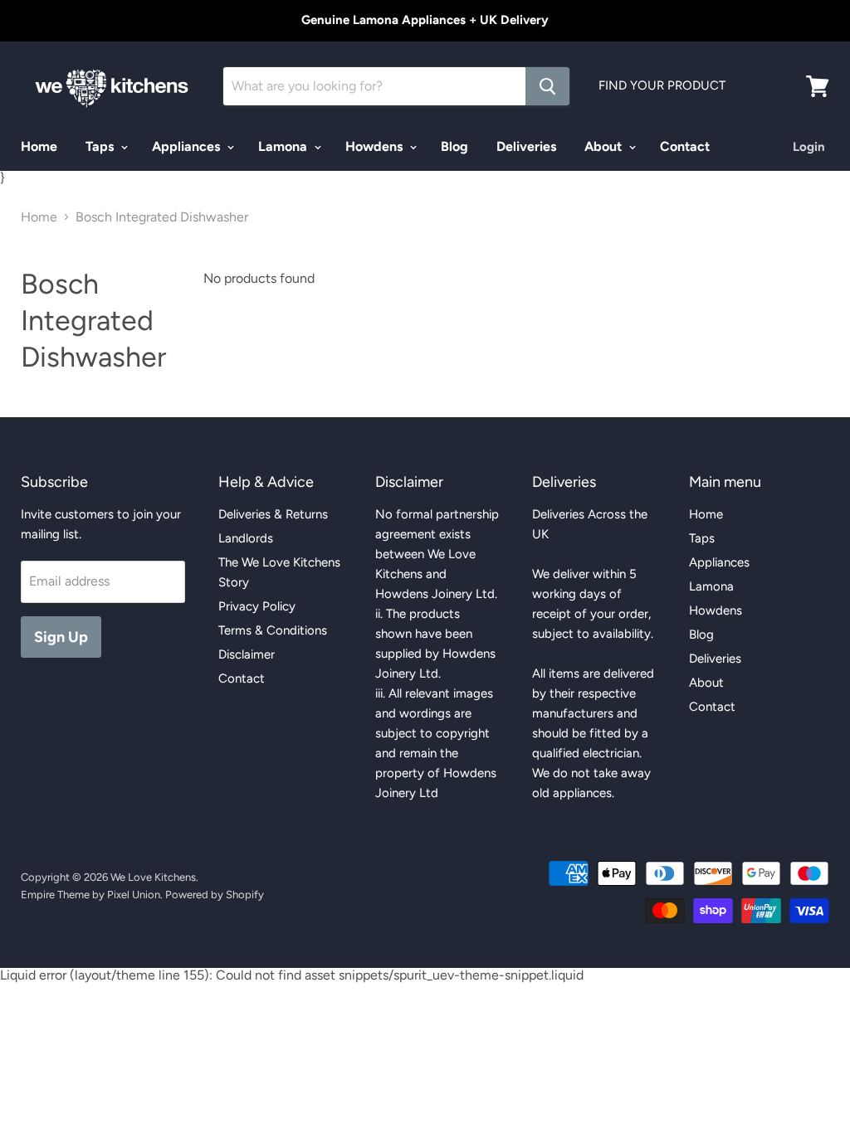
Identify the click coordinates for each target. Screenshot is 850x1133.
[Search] (547, 86)
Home (39, 146)
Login (809, 146)
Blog (454, 146)
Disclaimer (246, 654)
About (604, 146)
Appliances (187, 146)
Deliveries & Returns (273, 514)
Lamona (284, 146)
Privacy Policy (257, 606)
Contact (685, 146)
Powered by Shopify (214, 894)
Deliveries (526, 146)
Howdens (375, 146)
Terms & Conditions (272, 630)
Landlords (245, 538)
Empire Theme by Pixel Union (90, 894)
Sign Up (61, 637)
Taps (101, 146)
